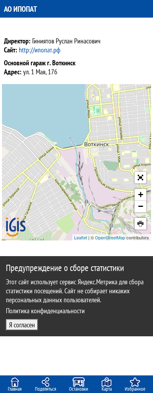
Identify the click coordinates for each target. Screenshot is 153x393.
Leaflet (80, 237)
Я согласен (22, 324)
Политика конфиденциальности (45, 310)
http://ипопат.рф (39, 49)
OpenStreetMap (110, 237)
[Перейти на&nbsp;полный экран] (140, 177)
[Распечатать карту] (140, 224)
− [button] (140, 206)
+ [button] (140, 194)
